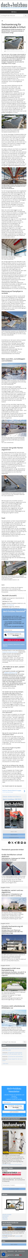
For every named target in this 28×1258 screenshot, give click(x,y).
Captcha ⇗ (20, 637)
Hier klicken (16, 635)
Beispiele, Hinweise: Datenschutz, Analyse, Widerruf (14, 645)
